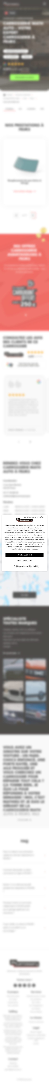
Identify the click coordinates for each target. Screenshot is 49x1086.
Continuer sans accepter (34, 517)
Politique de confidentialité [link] (26, 566)
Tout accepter (24, 555)
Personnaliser (24, 560)
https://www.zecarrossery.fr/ (22, 526)
